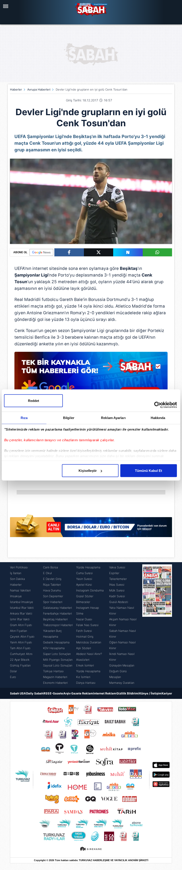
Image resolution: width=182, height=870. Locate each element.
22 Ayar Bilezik (20, 659)
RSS (46, 693)
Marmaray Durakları (121, 682)
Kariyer (167, 693)
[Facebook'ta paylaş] (69, 252)
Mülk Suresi (117, 590)
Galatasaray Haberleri (57, 607)
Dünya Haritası (85, 682)
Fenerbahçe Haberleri (57, 613)
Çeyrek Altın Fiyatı (22, 636)
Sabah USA (18, 693)
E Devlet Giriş (52, 579)
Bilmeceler (83, 602)
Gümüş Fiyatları (20, 665)
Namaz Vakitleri (20, 590)
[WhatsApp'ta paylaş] (157, 252)
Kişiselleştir (88, 471)
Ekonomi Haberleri (55, 682)
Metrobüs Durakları (88, 642)
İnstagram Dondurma (90, 590)
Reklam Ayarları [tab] (113, 418)
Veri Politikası (19, 567)
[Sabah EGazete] (157, 625)
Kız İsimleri (83, 677)
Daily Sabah (34, 693)
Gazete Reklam (82, 693)
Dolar (13, 671)
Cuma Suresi (84, 573)
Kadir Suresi (117, 596)
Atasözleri (82, 659)
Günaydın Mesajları (121, 665)
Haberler (16, 89)
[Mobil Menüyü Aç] (6, 6)
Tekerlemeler (118, 579)
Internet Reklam (104, 693)
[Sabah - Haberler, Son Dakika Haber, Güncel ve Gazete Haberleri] (91, 9)
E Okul (47, 573)
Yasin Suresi (84, 579)
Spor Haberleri (52, 602)
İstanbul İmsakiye (21, 602)
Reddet (33, 401)
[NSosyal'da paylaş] (128, 252)
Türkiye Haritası (53, 671)
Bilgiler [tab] (68, 418)
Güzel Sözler (84, 596)
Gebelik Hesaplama (56, 642)
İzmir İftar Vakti (20, 619)
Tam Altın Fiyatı (20, 648)
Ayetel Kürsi (84, 584)
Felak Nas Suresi (87, 625)
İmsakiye (16, 596)
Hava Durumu (52, 590)
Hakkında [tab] (158, 418)
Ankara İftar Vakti (21, 613)
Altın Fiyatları (18, 631)
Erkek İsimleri (85, 665)
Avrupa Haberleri (38, 89)
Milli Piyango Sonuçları (58, 659)
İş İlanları (15, 573)
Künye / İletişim (150, 693)
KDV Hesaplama (54, 648)
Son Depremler (53, 596)
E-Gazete (56, 693)
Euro (13, 677)
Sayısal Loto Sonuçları (57, 665)
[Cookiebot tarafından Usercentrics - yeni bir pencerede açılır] (157, 405)
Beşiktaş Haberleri (55, 619)
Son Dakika (17, 579)
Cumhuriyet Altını (21, 654)
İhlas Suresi (116, 584)
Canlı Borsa (50, 567)
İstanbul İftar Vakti (22, 607)
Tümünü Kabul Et (148, 471)
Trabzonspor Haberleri (58, 625)
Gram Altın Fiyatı (21, 625)
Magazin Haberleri (55, 677)
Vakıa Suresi (117, 567)
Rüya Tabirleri (52, 584)
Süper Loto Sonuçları (57, 654)
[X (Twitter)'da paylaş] (98, 252)
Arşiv (67, 693)
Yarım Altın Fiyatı (21, 642)
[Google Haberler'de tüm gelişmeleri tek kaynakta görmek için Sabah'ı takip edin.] (91, 379)
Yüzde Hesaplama (88, 567)
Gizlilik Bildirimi (127, 693)
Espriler (114, 573)
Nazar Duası (84, 619)
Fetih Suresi (84, 631)
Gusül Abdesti (118, 602)
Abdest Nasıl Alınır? (89, 654)
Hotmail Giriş (84, 636)
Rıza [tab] (24, 418)
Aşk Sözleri (83, 648)
